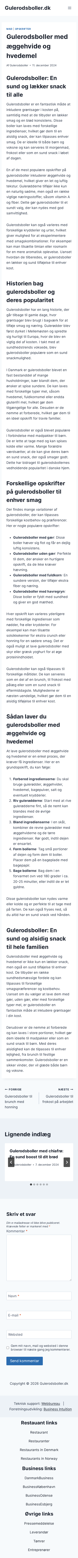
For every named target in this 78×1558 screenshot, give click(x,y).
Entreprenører (39, 1550)
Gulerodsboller (19, 65)
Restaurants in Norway (39, 1459)
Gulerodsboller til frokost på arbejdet (57, 1096)
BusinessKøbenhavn (39, 1487)
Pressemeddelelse (39, 1523)
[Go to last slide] (11, 1162)
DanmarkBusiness (39, 1478)
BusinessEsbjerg (39, 1504)
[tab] (31, 1184)
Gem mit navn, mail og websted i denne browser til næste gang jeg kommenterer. (40, 1348)
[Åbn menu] (69, 8)
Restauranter (39, 1441)
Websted (15, 1335)
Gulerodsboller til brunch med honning (18, 1098)
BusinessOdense (39, 1495)
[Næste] (67, 1162)
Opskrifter (23, 28)
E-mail (14, 1315)
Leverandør (39, 1532)
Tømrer (39, 1541)
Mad (9, 28)
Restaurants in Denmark (39, 1450)
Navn (13, 1296)
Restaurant (39, 1432)
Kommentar (17, 1231)
